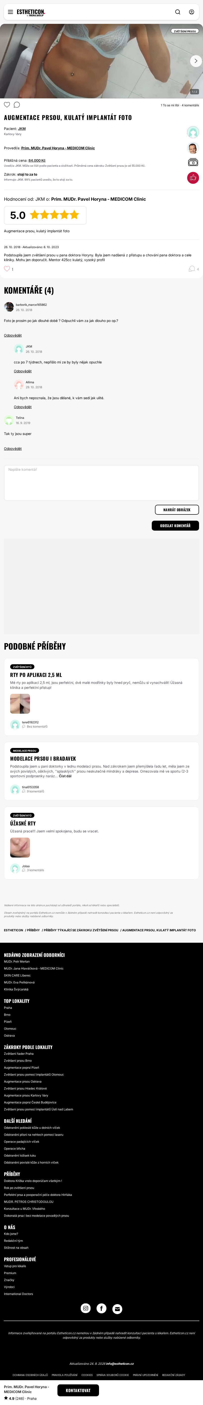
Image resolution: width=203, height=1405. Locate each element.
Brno (7, 1014)
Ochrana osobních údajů (30, 1374)
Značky (9, 1280)
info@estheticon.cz (120, 1364)
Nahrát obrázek (177, 509)
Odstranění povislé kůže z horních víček (31, 1162)
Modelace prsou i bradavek (43, 758)
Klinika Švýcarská (16, 989)
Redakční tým (13, 1241)
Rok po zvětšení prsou (19, 1188)
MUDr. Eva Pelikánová (19, 982)
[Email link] (117, 1309)
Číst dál (65, 776)
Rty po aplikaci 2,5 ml (36, 674)
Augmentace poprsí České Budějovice (30, 1102)
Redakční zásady (173, 1374)
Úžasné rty (23, 823)
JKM (22, 128)
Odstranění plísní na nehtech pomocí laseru (33, 1134)
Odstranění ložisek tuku (20, 1155)
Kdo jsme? (11, 1234)
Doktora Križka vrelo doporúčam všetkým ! (33, 1181)
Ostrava (9, 1035)
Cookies (87, 1374)
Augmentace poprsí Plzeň (21, 1067)
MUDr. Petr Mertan (17, 961)
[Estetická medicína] (31, 12)
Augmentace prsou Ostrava (23, 1081)
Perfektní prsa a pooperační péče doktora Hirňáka (38, 1195)
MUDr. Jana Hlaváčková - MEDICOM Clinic (34, 968)
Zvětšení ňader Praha (19, 1053)
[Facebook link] (101, 1310)
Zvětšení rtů (22, 666)
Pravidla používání (64, 1374)
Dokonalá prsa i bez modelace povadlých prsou (36, 1215)
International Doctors (18, 1294)
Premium (10, 1273)
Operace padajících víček (21, 1141)
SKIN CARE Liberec (17, 975)
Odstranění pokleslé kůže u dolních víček (32, 1128)
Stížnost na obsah (16, 1247)
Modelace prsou (24, 750)
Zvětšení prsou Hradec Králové (25, 1088)
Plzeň (8, 1021)
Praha (8, 1008)
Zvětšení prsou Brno (18, 1060)
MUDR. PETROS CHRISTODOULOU (28, 1202)
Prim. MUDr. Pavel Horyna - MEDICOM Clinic (58, 148)
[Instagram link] (86, 1310)
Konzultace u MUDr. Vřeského (24, 1208)
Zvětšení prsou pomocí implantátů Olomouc (34, 1074)
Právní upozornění (145, 1374)
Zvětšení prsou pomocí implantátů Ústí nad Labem (38, 1109)
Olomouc (10, 1028)
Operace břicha (14, 1148)
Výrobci (9, 1287)
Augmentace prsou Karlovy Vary (26, 1095)
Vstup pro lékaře (15, 1266)
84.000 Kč (37, 160)
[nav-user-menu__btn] (191, 12)
